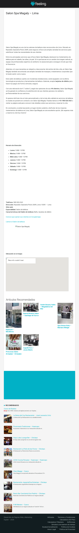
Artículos (50, 517)
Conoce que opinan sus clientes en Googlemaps (23, 217)
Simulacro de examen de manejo (63, 524)
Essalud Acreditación (50, 527)
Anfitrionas (71, 522)
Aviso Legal (51, 529)
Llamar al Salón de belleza (15, 222)
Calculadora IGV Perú (67, 520)
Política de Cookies (68, 527)
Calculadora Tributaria (55, 522)
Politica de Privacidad (67, 529)
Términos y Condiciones (66, 517)
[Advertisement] (39, 31)
